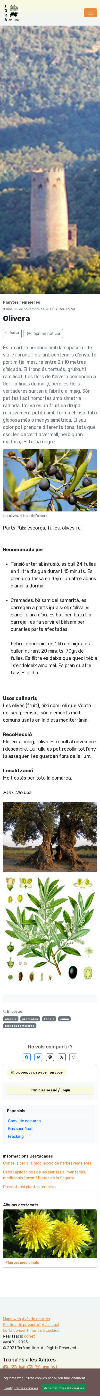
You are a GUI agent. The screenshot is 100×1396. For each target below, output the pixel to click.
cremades (30, 1019)
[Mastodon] (50, 1057)
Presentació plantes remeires (29, 1187)
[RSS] (54, 1368)
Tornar (13, 333)
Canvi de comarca (24, 1121)
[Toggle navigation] (90, 12)
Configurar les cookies (21, 1388)
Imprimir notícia (45, 333)
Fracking (16, 1136)
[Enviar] (73, 1057)
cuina (64, 1019)
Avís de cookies (36, 1319)
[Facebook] (27, 1057)
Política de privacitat (22, 1324)
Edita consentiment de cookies (31, 1330)
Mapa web (12, 1319)
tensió (49, 1019)
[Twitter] (62, 1057)
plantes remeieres (19, 1025)
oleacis (11, 1019)
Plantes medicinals (22, 1263)
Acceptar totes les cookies (64, 1388)
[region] (50, 1382)
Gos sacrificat (20, 1128)
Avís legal (50, 1324)
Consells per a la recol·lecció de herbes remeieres (47, 1163)
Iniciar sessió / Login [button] (51, 1090)
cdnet (29, 1336)
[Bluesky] (38, 1057)
